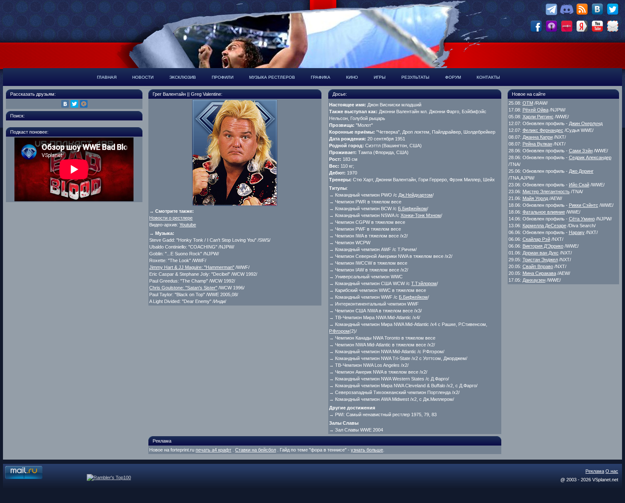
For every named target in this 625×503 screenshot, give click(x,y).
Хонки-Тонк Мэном (421, 215)
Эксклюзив (182, 77)
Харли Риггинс (538, 116)
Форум (453, 77)
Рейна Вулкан (537, 143)
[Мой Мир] (84, 104)
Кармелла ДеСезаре (544, 225)
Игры (380, 77)
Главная (106, 77)
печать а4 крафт (213, 449)
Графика (320, 77)
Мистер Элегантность (546, 191)
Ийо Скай (579, 184)
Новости (142, 77)
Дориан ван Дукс (541, 252)
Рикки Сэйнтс (583, 205)
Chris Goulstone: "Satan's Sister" (183, 287)
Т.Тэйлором (424, 283)
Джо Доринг (581, 171)
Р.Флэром (339, 331)
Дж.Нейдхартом (415, 194)
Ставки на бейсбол (255, 449)
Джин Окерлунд (585, 123)
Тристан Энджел (540, 259)
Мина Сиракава (539, 273)
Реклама (594, 471)
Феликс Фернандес (543, 130)
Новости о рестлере (171, 217)
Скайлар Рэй (536, 239)
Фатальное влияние (544, 211)
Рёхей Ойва (535, 109)
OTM (528, 103)
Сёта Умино (582, 218)
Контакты (488, 77)
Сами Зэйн (581, 150)
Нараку (577, 232)
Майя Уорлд (535, 198)
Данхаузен (534, 280)
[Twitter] (74, 104)
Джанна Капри (538, 137)
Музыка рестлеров (272, 77)
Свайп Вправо (538, 266)
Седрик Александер (590, 157)
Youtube (187, 224)
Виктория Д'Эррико (543, 246)
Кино (352, 77)
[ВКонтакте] (65, 104)
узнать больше (367, 449)
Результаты (415, 77)
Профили (222, 77)
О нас (611, 471)
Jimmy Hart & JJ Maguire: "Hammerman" (191, 267)
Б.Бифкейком (412, 208)
